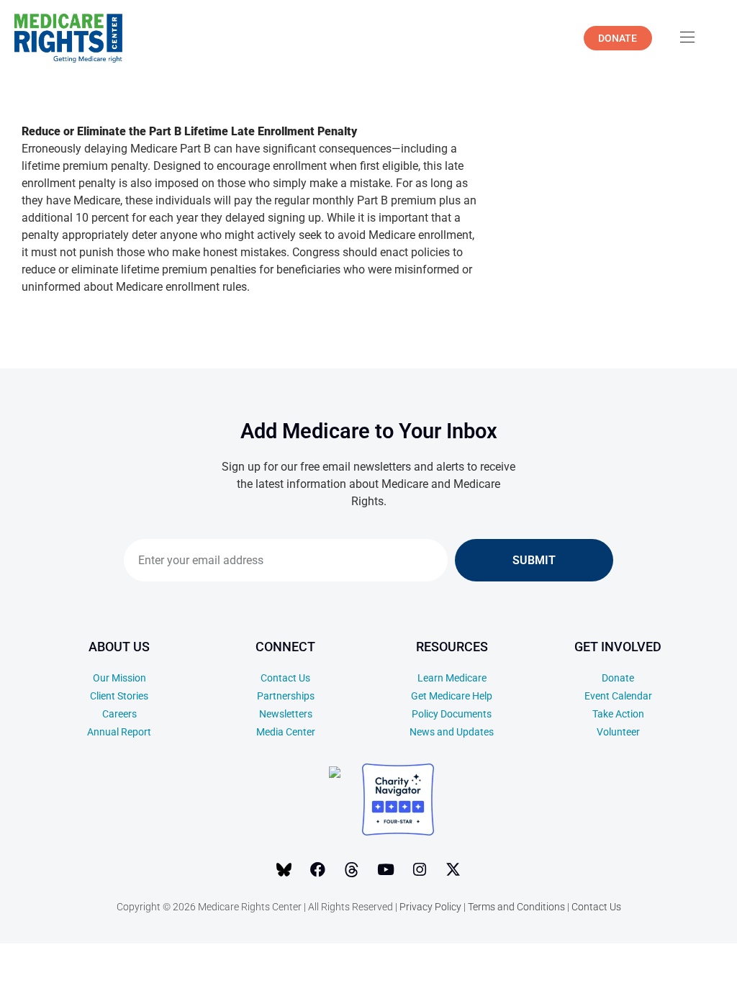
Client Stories (119, 696)
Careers (119, 714)
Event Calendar (618, 696)
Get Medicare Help (451, 696)
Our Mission (119, 678)
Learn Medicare (452, 678)
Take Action (618, 714)
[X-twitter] (453, 870)
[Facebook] (318, 870)
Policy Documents (452, 714)
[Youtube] (386, 870)
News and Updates (452, 732)
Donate (618, 678)
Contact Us (285, 678)
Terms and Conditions (516, 906)
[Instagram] (419, 870)
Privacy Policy (430, 906)
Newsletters (285, 714)
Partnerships (286, 696)
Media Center (285, 732)
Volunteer (618, 732)
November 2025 (616, 960)
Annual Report (119, 732)
